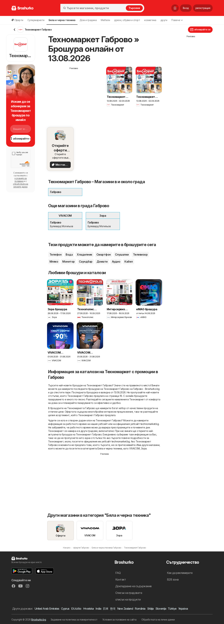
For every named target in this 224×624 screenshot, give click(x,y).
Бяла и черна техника (109, 448)
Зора (144, 448)
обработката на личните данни (20, 185)
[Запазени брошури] (175, 8)
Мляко (54, 261)
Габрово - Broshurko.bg (146, 388)
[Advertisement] (74, 94)
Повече (175, 20)
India (98, 608)
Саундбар (85, 261)
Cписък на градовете (128, 593)
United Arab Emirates (46, 608)
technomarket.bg (150, 423)
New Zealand (125, 608)
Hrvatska (88, 608)
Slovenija (160, 608)
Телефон (55, 254)
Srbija (150, 608)
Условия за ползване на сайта (119, 619)
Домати (102, 261)
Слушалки (122, 254)
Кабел (128, 261)
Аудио (116, 261)
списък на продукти (128, 599)
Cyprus (65, 608)
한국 (112, 608)
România (140, 608)
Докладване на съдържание (133, 586)
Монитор (68, 261)
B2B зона (173, 579)
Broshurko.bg (38, 619)
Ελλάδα (76, 608)
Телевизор (140, 254)
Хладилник (84, 254)
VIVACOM (134, 448)
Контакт (120, 579)
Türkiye (172, 608)
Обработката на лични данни (158, 619)
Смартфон (103, 254)
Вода (69, 254)
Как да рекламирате (180, 573)
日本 (105, 608)
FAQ (118, 573)
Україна (183, 608)
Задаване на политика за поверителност (74, 619)
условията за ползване (20, 179)
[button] (21, 571)
